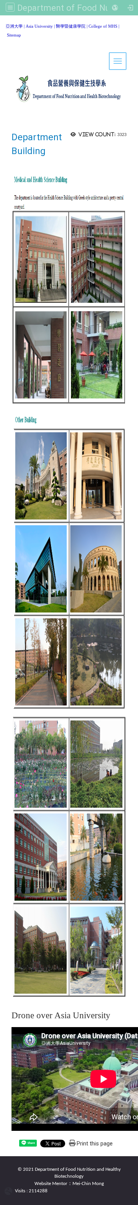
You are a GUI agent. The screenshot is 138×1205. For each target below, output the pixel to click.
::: (3, 25)
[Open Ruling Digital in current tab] (10, 1191)
